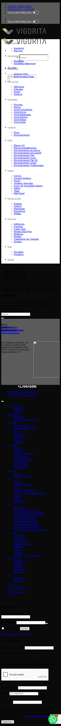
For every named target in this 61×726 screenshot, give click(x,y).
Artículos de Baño (14, 198)
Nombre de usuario (12, 647)
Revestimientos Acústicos (27, 150)
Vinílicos (18, 94)
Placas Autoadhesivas (25, 148)
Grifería (17, 206)
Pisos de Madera (14, 43)
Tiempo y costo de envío (17, 589)
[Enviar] (9, 79)
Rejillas (17, 213)
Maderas (11, 260)
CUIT (5, 693)
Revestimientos (22, 135)
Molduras (18, 234)
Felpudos (18, 89)
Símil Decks (20, 112)
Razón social (9, 687)
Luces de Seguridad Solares (28, 186)
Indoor (10, 140)
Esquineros (19, 211)
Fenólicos (19, 254)
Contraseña (8, 622)
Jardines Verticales (23, 183)
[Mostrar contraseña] (46, 623)
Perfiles (17, 236)
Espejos (18, 203)
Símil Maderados (22, 114)
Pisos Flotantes (13, 56)
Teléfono (6, 702)
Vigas (17, 191)
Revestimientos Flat (24, 155)
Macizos (18, 51)
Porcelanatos (13, 99)
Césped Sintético (22, 178)
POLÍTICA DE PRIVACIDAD (23, 392)
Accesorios (12, 219)
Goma (17, 92)
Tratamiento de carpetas (27, 555)
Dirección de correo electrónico (19, 653)
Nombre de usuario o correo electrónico (24, 613)
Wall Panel (19, 193)
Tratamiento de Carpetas (26, 239)
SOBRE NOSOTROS (19, 6)
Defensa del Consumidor (21, 395)
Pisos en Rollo (13, 82)
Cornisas (18, 226)
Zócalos (18, 241)
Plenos (17, 107)
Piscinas (18, 104)
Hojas (10, 247)
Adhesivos (19, 224)
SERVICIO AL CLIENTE (21, 9)
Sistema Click (21, 74)
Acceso (24, 628)
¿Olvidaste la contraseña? (15, 634)
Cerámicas (12, 127)
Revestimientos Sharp (25, 163)
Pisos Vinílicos (13, 69)
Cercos (17, 176)
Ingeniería (19, 48)
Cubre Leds (20, 229)
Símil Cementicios (23, 109)
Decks (17, 181)
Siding (17, 188)
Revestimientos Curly (25, 158)
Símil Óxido (20, 122)
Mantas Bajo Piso (23, 231)
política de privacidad (36, 716)
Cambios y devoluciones (17, 592)
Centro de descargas (16, 586)
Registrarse (8, 722)
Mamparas (19, 208)
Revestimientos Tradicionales (29, 165)
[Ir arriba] (2, 401)
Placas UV (19, 145)
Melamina (19, 61)
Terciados (19, 252)
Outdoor (11, 171)
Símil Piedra (20, 119)
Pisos (17, 132)
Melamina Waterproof (25, 63)
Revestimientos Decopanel (27, 153)
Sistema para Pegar (24, 76)
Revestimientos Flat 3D (26, 160)
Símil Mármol (20, 117)
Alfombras (19, 87)
